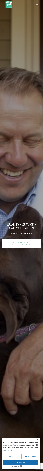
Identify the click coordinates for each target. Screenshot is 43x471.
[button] (37, 4)
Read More (7, 450)
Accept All (21, 462)
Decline (11, 456)
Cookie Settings (30, 456)
